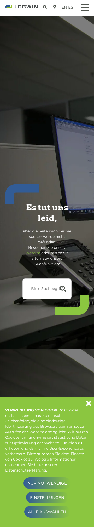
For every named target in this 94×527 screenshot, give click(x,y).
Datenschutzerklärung (25, 470)
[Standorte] (54, 7)
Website (32, 253)
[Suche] (45, 6)
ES (70, 7)
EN (64, 7)
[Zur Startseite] (21, 8)
